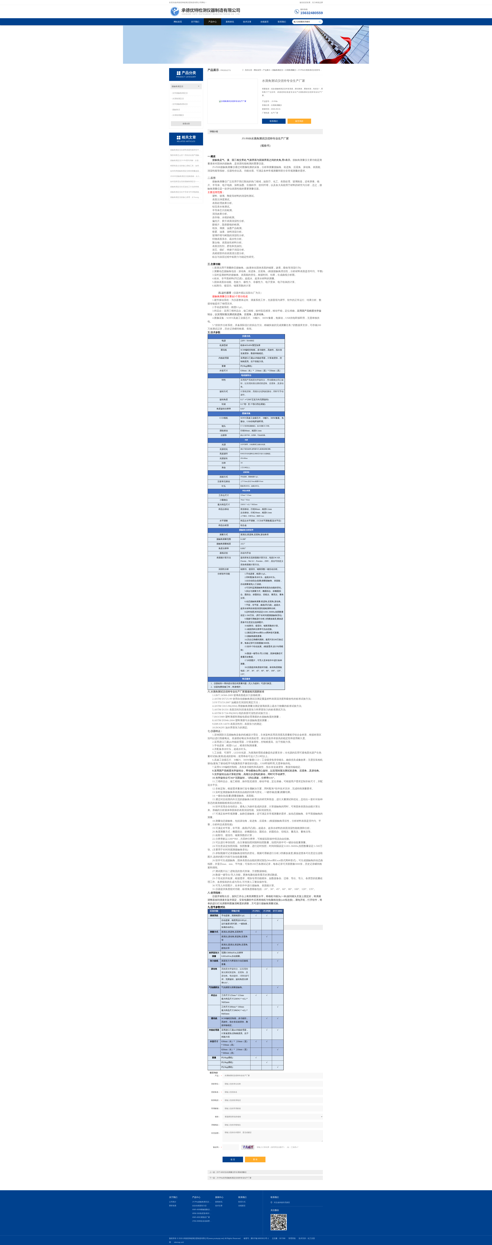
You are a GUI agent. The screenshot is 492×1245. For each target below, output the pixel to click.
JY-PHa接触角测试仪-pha (202, 1202)
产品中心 (212, 22)
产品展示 (266, 70)
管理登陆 (292, 1238)
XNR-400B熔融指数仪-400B (202, 1209)
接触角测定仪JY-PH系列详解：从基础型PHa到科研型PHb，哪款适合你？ (186, 160)
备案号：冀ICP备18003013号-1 (256, 1238)
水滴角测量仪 (178, 115)
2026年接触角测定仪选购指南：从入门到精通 (186, 176)
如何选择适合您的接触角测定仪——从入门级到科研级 (186, 181)
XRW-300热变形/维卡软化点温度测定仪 (202, 1213)
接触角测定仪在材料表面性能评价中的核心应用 (186, 150)
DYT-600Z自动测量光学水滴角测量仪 (232, 1172)
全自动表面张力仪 (199, 1206)
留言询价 (299, 121)
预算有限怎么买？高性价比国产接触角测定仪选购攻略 (186, 155)
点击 (199, 86)
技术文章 (247, 22)
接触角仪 (176, 109)
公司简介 (172, 1202)
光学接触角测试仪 (180, 104)
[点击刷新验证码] (247, 1147)
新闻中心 (219, 1197)
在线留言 (264, 22)
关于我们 (195, 22)
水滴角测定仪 (178, 98)
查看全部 (186, 124)
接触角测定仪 (177, 86)
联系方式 (241, 1202)
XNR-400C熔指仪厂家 (201, 1217)
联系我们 (282, 22)
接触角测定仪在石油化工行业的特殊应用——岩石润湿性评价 (186, 187)
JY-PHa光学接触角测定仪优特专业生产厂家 (234, 1178)
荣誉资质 (172, 1206)
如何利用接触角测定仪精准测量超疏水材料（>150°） (186, 171)
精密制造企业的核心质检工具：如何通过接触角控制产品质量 (186, 166)
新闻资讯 (230, 22)
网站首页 (178, 22)
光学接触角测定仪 (180, 93)
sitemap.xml (179, 1242)
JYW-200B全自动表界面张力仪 (202, 1221)
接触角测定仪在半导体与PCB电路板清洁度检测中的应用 (186, 192)
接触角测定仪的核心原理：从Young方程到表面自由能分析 (186, 197)
